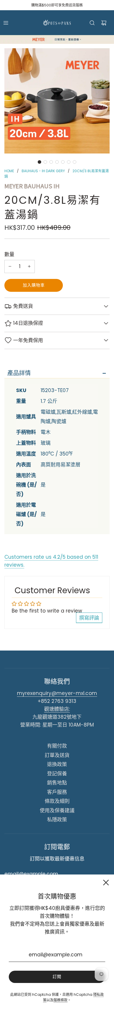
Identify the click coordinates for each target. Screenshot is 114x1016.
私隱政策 (57, 819)
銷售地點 (57, 782)
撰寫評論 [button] (89, 617)
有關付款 (57, 745)
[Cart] (104, 23)
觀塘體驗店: (57, 709)
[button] (39, 162)
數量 (9, 254)
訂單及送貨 (57, 755)
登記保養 (57, 773)
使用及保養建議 (57, 810)
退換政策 (57, 764)
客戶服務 (57, 792)
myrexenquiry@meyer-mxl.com (57, 693)
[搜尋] (92, 23)
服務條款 (60, 1000)
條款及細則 (57, 801)
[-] (10, 266)
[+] (29, 266)
